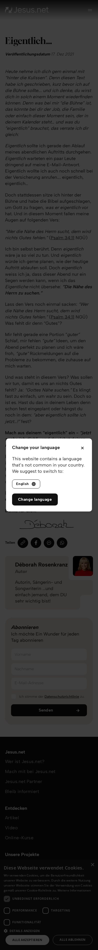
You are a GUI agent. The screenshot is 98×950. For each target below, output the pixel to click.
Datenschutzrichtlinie (61, 696)
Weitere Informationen (74, 890)
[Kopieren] (23, 543)
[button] (49, 930)
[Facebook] (36, 543)
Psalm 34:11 (62, 237)
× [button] (92, 865)
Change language (35, 499)
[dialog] (49, 905)
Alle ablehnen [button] (72, 940)
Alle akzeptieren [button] (27, 940)
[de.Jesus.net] (27, 10)
